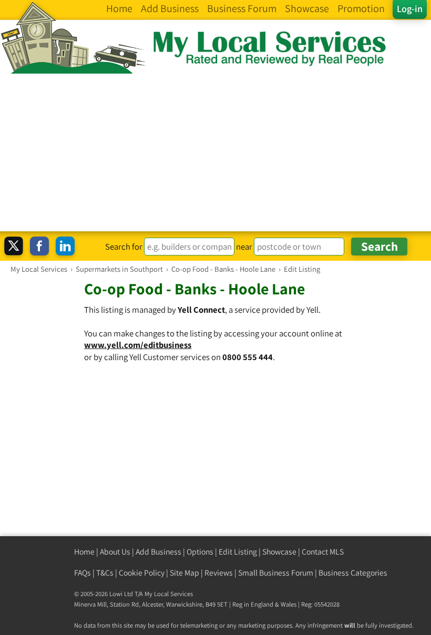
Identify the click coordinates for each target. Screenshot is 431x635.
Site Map (184, 573)
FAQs (82, 573)
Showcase (279, 552)
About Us (115, 552)
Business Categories (353, 573)
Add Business (158, 552)
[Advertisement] (215, 152)
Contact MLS (323, 552)
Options (200, 552)
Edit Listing (238, 552)
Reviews (218, 573)
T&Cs (105, 573)
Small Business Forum (275, 573)
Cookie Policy (142, 573)
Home (84, 552)
